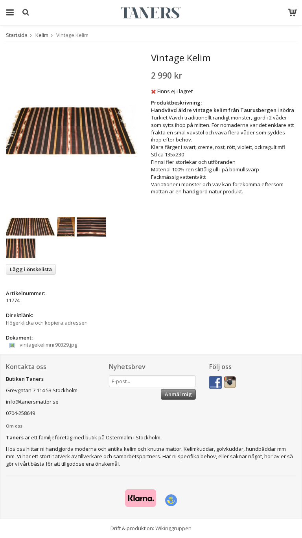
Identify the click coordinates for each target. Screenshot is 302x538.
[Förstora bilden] (71, 130)
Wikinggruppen (173, 528)
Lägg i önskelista (31, 269)
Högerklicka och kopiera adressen (47, 322)
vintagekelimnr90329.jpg (47, 344)
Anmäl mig (178, 394)
